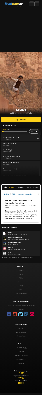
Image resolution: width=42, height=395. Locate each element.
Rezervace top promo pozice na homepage (21, 305)
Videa (21, 278)
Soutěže (21, 289)
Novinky (12, 187)
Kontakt (21, 351)
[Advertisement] (21, 30)
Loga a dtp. (21, 363)
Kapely (21, 270)
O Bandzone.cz (21, 359)
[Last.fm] (32, 314)
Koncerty (21, 274)
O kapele (21, 187)
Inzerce (21, 309)
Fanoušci (21, 282)
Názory (36, 187)
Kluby (21, 286)
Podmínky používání (21, 355)
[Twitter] (20, 314)
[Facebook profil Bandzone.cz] (9, 314)
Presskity (21, 328)
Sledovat (23, 119)
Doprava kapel (21, 336)
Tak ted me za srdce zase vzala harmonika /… (22, 194)
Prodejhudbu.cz (21, 332)
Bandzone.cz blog (21, 293)
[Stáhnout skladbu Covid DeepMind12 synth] (38, 138)
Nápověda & (21, 348)
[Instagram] (26, 314)
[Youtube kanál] (15, 314)
